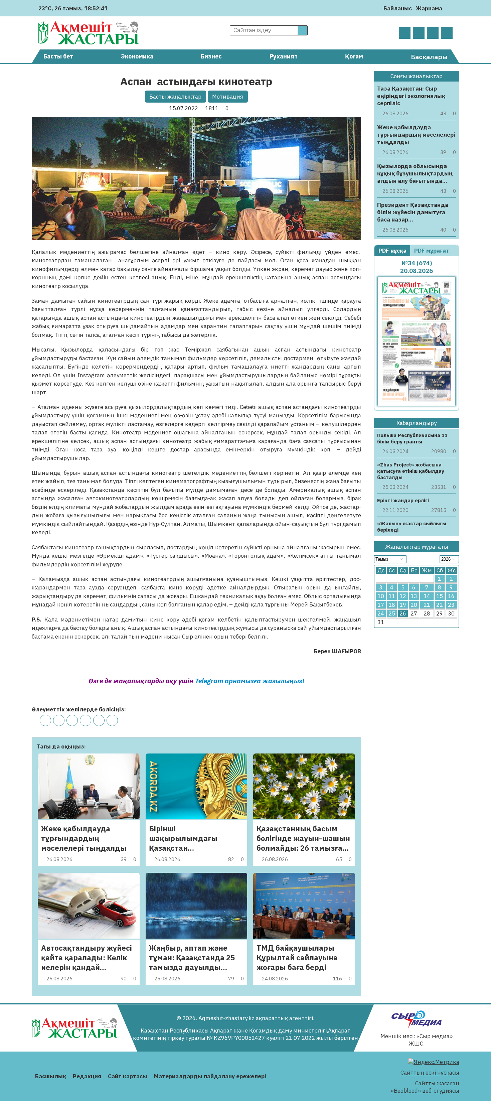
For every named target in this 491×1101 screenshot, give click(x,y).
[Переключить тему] (449, 8)
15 (439, 596)
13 (414, 596)
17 (380, 605)
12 (402, 596)
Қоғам (354, 56)
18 (391, 605)
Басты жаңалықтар (175, 96)
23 (451, 605)
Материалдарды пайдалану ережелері (210, 1076)
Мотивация (227, 96)
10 (380, 596)
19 (402, 605)
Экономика (137, 56)
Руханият (284, 56)
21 (427, 605)
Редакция (87, 1076)
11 (391, 596)
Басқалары (429, 57)
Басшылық (50, 1076)
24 (380, 613)
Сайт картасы (127, 1076)
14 (427, 596)
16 (451, 596)
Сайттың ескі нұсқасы (429, 1072)
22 (439, 605)
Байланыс (397, 8)
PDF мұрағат (432, 250)
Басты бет (58, 56)
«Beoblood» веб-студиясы (425, 1090)
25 (391, 613)
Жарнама (429, 8)
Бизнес (211, 56)
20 (414, 605)
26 (402, 613)
